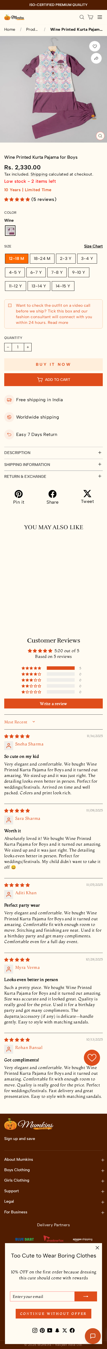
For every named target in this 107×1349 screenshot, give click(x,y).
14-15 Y (63, 285)
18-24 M (42, 258)
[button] (17, 199)
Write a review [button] (53, 703)
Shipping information (27, 464)
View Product (28, 620)
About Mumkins (18, 1159)
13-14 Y (39, 285)
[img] (17, 736)
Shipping (39, 174)
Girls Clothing (16, 1180)
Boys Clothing (17, 1169)
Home (9, 29)
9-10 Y (78, 272)
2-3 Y (66, 258)
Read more (57, 322)
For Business (15, 1212)
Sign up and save (19, 1138)
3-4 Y (87, 258)
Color (10, 213)
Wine (10, 231)
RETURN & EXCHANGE (25, 476)
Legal (9, 1201)
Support (11, 1191)
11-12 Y (15, 285)
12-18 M (16, 258)
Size (53, 246)
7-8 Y (57, 272)
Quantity (13, 338)
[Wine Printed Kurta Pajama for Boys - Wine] (8, 609)
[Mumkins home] (14, 17)
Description (17, 452)
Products (32, 29)
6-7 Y (36, 272)
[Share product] (96, 58)
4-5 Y (15, 272)
